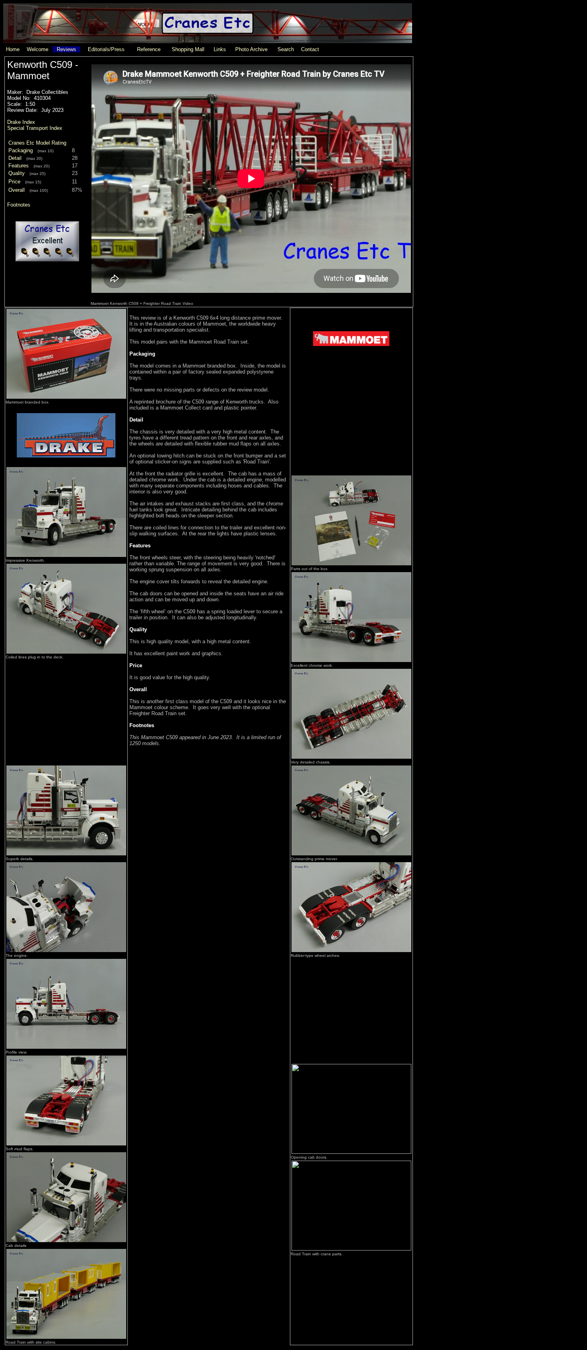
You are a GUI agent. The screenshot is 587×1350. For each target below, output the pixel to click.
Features (18, 166)
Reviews (66, 49)
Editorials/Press (106, 49)
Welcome (37, 49)
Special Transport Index (34, 128)
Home (13, 49)
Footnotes (18, 205)
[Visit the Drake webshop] (66, 464)
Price (14, 182)
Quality (16, 173)
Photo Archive (251, 49)
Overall (16, 190)
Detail (15, 158)
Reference (149, 49)
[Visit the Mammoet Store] (351, 367)
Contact (310, 49)
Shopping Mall (188, 49)
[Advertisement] (66, 710)
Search (286, 49)
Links (220, 49)
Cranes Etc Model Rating (37, 143)
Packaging (20, 150)
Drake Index (21, 122)
